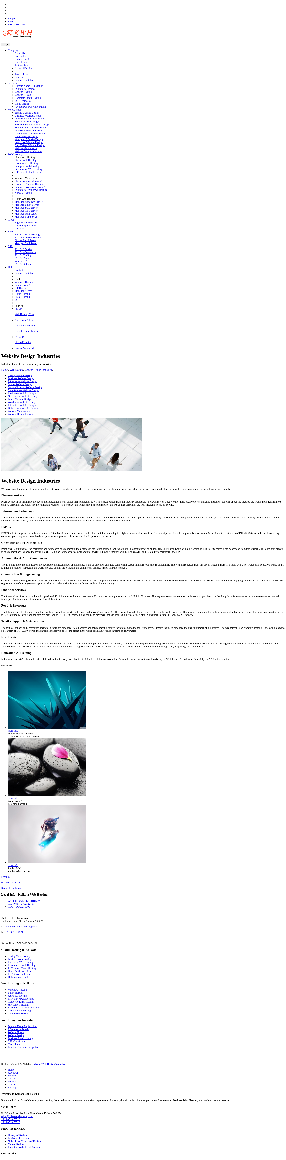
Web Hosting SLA (24, 314)
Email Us (13, 21)
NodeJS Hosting (23, 192)
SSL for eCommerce (25, 252)
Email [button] (11, 231)
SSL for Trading (23, 255)
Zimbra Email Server (25, 240)
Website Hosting (23, 91)
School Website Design (27, 121)
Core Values (21, 56)
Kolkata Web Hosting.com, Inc (49, 1064)
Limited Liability (23, 342)
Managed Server (23, 291)
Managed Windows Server (28, 201)
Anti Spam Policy (24, 320)
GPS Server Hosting (18, 1013)
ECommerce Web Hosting (28, 169)
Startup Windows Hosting (28, 181)
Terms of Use (22, 74)
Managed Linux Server (27, 204)
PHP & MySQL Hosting (21, 998)
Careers (12, 1078)
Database (19, 228)
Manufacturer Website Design (30, 127)
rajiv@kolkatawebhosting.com (21, 926)
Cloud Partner (22, 103)
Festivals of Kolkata (18, 1138)
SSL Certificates (23, 100)
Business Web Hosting (26, 163)
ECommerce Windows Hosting (31, 189)
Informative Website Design (29, 118)
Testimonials (21, 65)
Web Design (16, 369)
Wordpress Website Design (29, 139)
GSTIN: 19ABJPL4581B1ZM (24, 900)
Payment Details (23, 68)
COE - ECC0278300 (19, 906)
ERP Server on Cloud (19, 974)
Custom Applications (25, 225)
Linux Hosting (22, 285)
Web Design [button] (14, 109)
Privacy (19, 308)
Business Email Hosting (27, 234)
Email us (5, 876)
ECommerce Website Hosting (23, 1007)
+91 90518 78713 (17, 24)
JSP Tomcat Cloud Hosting (29, 172)
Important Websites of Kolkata (24, 1147)
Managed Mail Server (26, 213)
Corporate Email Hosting (28, 97)
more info (13, 730)
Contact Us (20, 270)
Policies (19, 77)
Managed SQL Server (26, 207)
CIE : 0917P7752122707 (21, 903)
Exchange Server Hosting (28, 237)
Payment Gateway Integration (30, 106)
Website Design (23, 94)
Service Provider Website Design (32, 124)
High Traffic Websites (26, 222)
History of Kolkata (17, 1135)
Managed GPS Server (26, 210)
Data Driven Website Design (30, 145)
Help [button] (10, 267)
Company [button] (13, 50)
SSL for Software (24, 264)
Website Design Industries (28, 151)
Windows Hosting (24, 282)
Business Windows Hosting (29, 184)
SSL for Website (23, 249)
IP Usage (19, 336)
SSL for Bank (22, 258)
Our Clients (21, 62)
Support (12, 18)
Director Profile (23, 59)
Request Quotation (24, 80)
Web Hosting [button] (15, 154)
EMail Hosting (22, 296)
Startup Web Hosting (25, 160)
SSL (17, 299)
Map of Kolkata (16, 1144)
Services (12, 1075)
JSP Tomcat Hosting (18, 1004)
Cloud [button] (11, 219)
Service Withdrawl (24, 348)
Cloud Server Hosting (19, 1010)
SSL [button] (10, 246)
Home (4, 369)
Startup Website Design (27, 112)
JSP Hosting (21, 288)
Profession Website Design (29, 130)
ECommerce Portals (25, 88)
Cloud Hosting (22, 293)
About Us (20, 53)
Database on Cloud (18, 977)
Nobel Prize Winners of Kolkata (24, 1141)
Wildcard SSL (22, 261)
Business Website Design (28, 115)
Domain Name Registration (29, 86)
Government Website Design (30, 133)
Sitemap (12, 1087)
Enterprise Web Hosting (27, 166)
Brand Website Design (26, 136)
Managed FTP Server (26, 216)
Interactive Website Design (29, 142)
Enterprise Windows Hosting (30, 187)
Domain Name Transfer (27, 331)
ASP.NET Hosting (17, 995)
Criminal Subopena (25, 325)
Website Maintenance (26, 148)
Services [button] (12, 83)
